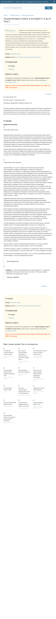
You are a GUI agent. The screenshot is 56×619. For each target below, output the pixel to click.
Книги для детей (28, 57)
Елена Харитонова (15, 54)
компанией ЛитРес (10, 82)
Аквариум (11, 69)
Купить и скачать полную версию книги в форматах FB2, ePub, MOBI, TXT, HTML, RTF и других (27, 86)
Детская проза (18, 57)
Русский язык (37, 57)
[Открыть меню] (53, 1)
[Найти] (48, 7)
